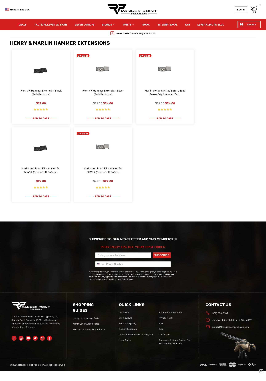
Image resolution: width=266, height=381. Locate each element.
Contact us (164, 334)
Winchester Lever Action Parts (89, 329)
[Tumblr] (49, 338)
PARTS (127, 24)
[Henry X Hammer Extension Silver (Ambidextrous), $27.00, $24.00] (103, 69)
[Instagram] (21, 338)
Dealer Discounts (128, 329)
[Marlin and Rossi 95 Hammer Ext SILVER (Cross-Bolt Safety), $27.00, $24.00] (103, 147)
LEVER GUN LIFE (84, 24)
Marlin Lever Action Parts (86, 323)
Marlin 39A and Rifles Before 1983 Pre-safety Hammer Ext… (165, 92)
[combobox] (100, 264)
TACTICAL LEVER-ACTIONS (50, 24)
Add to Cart (41, 118)
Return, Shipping (127, 323)
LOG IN (241, 9)
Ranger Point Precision (31, 364)
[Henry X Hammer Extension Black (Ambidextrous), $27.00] (41, 69)
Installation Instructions (171, 312)
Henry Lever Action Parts (86, 318)
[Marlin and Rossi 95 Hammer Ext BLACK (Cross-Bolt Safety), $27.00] (41, 147)
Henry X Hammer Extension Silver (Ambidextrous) (103, 92)
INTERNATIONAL (167, 24)
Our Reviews (125, 318)
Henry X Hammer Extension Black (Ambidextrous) (41, 92)
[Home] (132, 10)
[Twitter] (35, 338)
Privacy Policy (166, 318)
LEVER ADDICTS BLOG (210, 24)
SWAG (146, 24)
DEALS (23, 24)
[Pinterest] (42, 338)
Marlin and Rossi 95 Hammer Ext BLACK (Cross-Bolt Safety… (41, 170)
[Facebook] (14, 338)
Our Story (124, 312)
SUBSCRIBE (161, 255)
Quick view (41, 81)
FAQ (187, 24)
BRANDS (107, 24)
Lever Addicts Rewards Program (136, 334)
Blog (161, 329)
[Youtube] (28, 338)
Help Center (125, 340)
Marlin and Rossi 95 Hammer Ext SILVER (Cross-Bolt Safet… (103, 170)
